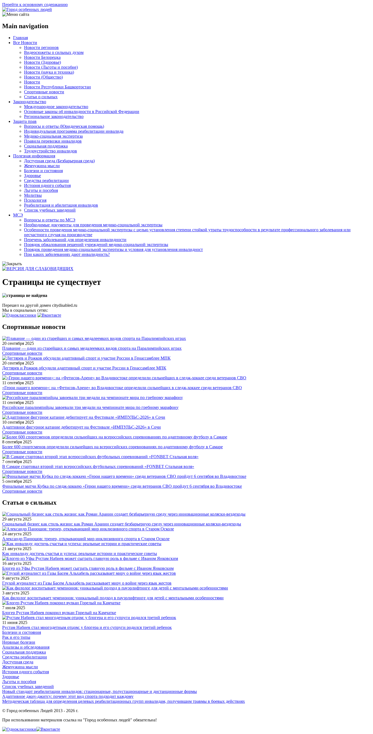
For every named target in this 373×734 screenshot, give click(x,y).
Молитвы (33, 195)
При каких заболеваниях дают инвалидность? (67, 254)
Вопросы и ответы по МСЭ (49, 220)
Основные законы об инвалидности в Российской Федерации (81, 111)
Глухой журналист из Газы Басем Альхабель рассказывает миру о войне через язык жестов (86, 583)
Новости (32, 82)
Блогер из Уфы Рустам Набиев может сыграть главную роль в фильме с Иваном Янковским (88, 568)
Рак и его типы (16, 637)
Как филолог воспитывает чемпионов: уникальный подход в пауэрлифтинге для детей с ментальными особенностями (113, 598)
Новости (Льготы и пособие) (51, 67)
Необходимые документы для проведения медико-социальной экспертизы (93, 224)
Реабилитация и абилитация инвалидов (61, 205)
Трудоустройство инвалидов (50, 151)
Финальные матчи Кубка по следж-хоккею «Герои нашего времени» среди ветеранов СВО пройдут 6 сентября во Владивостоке (122, 486)
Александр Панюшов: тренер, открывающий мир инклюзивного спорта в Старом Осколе (86, 538)
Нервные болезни (18, 642)
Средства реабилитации (46, 180)
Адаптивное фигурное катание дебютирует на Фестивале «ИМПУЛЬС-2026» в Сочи (81, 427)
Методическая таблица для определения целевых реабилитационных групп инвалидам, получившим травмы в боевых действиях (123, 701)
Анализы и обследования (25, 647)
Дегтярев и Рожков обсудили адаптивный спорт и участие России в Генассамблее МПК (84, 368)
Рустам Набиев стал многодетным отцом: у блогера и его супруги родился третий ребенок (87, 627)
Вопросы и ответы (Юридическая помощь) (64, 126)
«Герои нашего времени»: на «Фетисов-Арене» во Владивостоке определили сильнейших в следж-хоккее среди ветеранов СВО (122, 387)
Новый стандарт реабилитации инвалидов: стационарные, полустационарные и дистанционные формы (99, 691)
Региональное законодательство (54, 116)
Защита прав (25, 121)
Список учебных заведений (50, 210)
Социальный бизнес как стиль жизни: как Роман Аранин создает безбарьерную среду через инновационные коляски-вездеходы (121, 524)
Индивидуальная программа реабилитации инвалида (73, 131)
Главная (20, 37)
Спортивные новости (44, 91)
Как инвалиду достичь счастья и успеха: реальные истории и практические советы (79, 553)
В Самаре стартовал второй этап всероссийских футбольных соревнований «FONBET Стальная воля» (98, 466)
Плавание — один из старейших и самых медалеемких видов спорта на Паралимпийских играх (92, 348)
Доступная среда (17, 662)
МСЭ (18, 215)
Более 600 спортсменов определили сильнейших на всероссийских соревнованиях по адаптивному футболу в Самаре (112, 446)
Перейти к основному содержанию (35, 4)
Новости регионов (41, 47)
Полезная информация (34, 156)
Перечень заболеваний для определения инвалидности (75, 239)
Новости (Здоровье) (42, 62)
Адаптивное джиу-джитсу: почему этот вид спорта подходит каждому (68, 696)
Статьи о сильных (41, 96)
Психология (35, 200)
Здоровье (32, 175)
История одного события (47, 185)
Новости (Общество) (43, 77)
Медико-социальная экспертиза (53, 136)
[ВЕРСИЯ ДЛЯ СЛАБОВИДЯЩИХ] (37, 268)
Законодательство (29, 101)
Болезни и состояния (43, 170)
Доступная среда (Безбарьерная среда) (59, 160)
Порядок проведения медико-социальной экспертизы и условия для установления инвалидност (113, 249)
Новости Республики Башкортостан (57, 87)
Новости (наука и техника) (49, 72)
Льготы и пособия (41, 190)
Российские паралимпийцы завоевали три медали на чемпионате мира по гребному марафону (90, 407)
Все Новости (25, 42)
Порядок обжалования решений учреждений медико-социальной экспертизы (96, 244)
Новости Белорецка (42, 57)
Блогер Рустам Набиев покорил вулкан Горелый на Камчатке (59, 612)
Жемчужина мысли (42, 165)
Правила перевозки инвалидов (53, 141)
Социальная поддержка (46, 146)
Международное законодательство (56, 106)
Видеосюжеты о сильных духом (54, 52)
